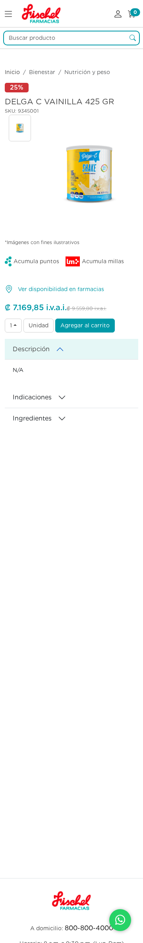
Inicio (12, 72)
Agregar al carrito (85, 325)
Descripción (31, 349)
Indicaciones (32, 397)
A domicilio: (71, 928)
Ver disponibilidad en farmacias (61, 289)
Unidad (38, 325)
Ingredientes (32, 418)
